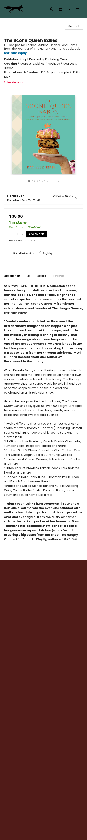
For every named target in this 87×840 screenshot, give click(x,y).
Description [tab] (12, 276)
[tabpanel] (43, 417)
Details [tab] (42, 276)
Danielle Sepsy (15, 53)
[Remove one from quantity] (11, 234)
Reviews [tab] (58, 276)
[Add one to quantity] (22, 234)
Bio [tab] (29, 276)
